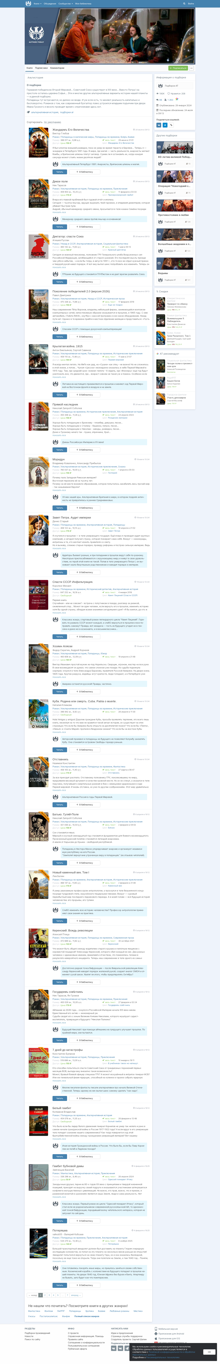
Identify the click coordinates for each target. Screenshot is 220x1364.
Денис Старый (60, 521)
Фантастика (119, 766)
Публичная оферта (77, 1349)
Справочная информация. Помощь (86, 1336)
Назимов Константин (64, 763)
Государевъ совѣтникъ (68, 991)
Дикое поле (60, 181)
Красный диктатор (117, 250)
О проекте (73, 1333)
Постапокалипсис (49, 1316)
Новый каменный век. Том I (71, 872)
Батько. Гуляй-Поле (66, 814)
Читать (59, 172)
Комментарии (57, 68)
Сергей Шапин (139, 1339)
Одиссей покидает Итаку (120, 1179)
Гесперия (112, 473)
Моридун (59, 459)
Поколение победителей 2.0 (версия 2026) (81, 291)
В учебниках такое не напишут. (123, 1063)
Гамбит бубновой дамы (68, 1166)
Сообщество (65, 4)
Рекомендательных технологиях (163, 1357)
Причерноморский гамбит (120, 195)
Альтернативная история (74, 188)
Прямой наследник (65, 404)
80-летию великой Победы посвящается (183, 156)
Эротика (89, 1311)
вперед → (76, 1295)
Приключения (120, 188)
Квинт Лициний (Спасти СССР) (123, 595)
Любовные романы (119, 1311)
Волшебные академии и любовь (177, 244)
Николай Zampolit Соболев (67, 408)
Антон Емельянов (62, 350)
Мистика (138, 1311)
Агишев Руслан (61, 240)
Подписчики (41, 68)
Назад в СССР (68, 243)
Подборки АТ (171, 85)
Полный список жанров (86, 1316)
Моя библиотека (83, 4)
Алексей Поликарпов (176, 369)
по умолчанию (52, 122)
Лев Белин (58, 876)
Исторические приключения (127, 353)
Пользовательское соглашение (84, 1345)
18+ (156, 1342)
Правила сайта (75, 1339)
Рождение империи (117, 418)
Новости (29, 1336)
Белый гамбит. (115, 1121)
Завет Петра (114, 531)
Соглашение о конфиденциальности (86, 1342)
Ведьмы (163, 273)
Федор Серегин (61, 650)
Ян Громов (73, 995)
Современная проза (123, 937)
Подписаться (179, 68)
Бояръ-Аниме (127, 137)
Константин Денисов (176, 324)
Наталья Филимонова (176, 307)
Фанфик (66, 1316)
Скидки (163, 291)
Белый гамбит (62, 1108)
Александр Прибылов (89, 463)
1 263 (170, 100)
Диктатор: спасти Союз (68, 236)
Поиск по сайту (32, 1339)
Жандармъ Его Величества (71, 129)
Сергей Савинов (82, 350)
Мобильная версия (168, 1329)
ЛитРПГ (61, 1311)
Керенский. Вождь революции (73, 930)
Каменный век (115, 885)
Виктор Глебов (61, 133)
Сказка (121, 466)
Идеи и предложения (122, 1333)
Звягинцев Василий (63, 1169)
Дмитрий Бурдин (174, 339)
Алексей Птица (61, 934)
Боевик (101, 1311)
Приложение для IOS (169, 1338)
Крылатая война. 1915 (68, 346)
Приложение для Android (171, 1333)
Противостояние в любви (173, 214)
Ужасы (31, 1316)
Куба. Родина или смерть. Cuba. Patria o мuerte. (84, 701)
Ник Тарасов (59, 185)
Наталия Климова (62, 705)
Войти (191, 4)
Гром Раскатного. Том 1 (179, 336)
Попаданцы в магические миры (77, 137)
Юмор (104, 653)
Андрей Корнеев (80, 650)
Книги (37, 4)
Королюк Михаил (62, 585)
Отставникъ (60, 759)
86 (160, 100)
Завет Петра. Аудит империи (72, 517)
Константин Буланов (64, 1053)
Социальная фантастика (115, 243)
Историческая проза (114, 298)
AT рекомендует (169, 353)
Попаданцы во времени (107, 137)
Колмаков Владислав (64, 1111)
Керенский (113, 944)
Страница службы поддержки (126, 1336)
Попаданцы (119, 524)
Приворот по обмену (177, 304)
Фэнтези (48, 1311)
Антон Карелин (173, 384)
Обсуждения (50, 4)
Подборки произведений (37, 1333)
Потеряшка (60, 1230)
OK (209, 1352)
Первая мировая (116, 359)
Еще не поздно (115, 305)
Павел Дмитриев (62, 295)
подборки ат (67, 112)
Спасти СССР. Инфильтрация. (73, 581)
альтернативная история (44, 112)
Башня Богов (173, 381)
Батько (111, 827)
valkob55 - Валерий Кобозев (68, 1234)
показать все (59, 212)
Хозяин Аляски (62, 646)
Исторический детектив (99, 589)
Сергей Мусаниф (174, 400)
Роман (56, 137)
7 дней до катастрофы (68, 1049)
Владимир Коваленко (64, 463)
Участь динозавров (176, 397)
